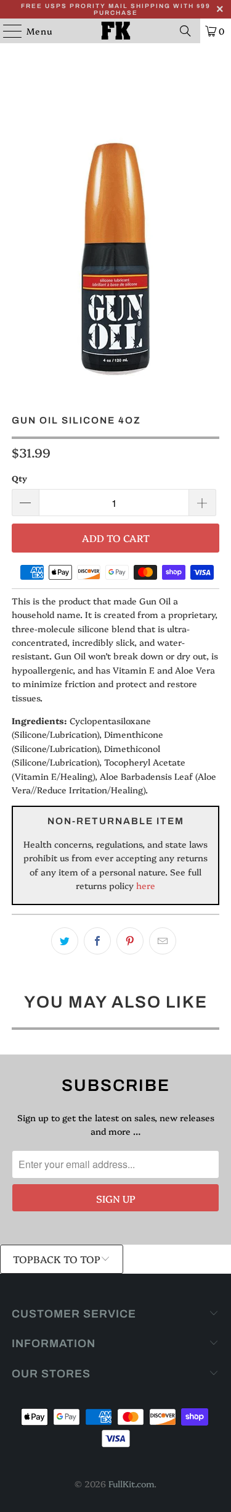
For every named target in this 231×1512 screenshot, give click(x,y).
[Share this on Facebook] (97, 940)
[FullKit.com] (116, 31)
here (144, 885)
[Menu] (6, 31)
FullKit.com (131, 1483)
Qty (19, 477)
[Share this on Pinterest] (130, 940)
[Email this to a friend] (162, 940)
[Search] (185, 31)
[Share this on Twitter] (64, 940)
